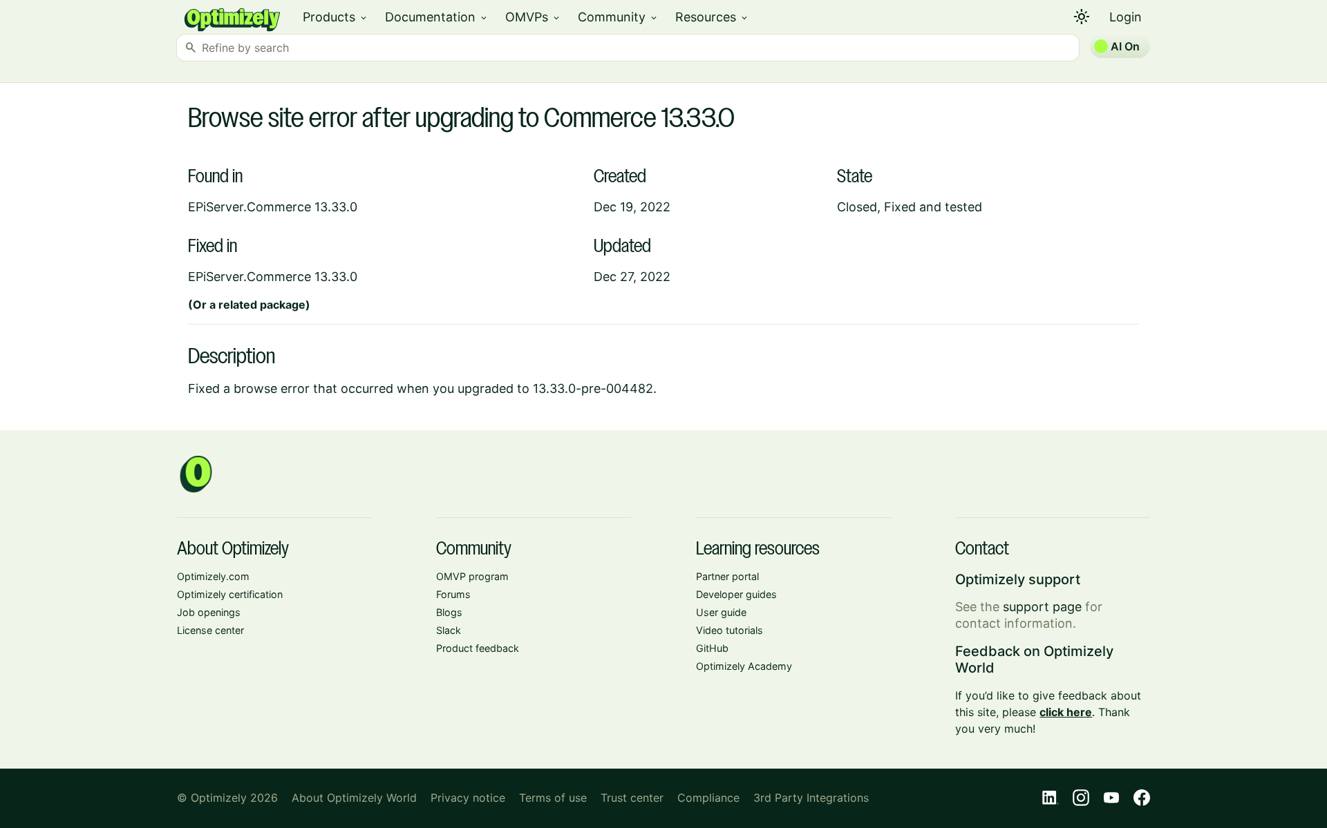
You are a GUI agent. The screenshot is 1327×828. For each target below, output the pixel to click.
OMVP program (472, 576)
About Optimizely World (354, 798)
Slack (448, 630)
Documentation (437, 17)
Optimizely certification (230, 594)
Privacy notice (468, 798)
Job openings (209, 612)
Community (618, 17)
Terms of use (553, 798)
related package (261, 304)
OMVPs (533, 17)
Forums (453, 594)
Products (335, 17)
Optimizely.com (213, 576)
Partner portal (727, 576)
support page (1042, 606)
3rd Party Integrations (811, 798)
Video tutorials (729, 630)
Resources (712, 17)
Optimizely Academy (744, 666)
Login (1125, 17)
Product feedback (477, 648)
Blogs (449, 612)
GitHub (712, 648)
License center (210, 630)
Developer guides (736, 594)
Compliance (708, 798)
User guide (721, 612)
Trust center (632, 798)
